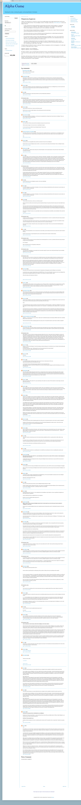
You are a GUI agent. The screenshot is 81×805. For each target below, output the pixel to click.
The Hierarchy (73, 18)
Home (44, 786)
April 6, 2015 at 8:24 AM (26, 176)
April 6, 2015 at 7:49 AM (26, 145)
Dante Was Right (73, 39)
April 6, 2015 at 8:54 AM (26, 182)
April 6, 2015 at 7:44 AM (26, 137)
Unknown (24, 85)
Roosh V (72, 34)
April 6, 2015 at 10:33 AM (27, 295)
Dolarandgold (25, 655)
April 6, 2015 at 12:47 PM (27, 383)
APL (23, 606)
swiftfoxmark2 (25, 148)
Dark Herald (25, 268)
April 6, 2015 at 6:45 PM (26, 546)
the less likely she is (57, 22)
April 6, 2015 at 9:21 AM (26, 196)
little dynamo (25, 566)
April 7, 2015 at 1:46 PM (26, 619)
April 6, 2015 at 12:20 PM (27, 376)
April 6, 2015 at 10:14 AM (27, 279)
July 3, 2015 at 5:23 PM (26, 754)
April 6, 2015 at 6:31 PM (26, 539)
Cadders (24, 386)
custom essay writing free (27, 650)
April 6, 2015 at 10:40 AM (27, 313)
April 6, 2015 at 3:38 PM (26, 487)
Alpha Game (14, 6)
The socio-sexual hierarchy (10, 38)
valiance (24, 359)
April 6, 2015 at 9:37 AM (26, 226)
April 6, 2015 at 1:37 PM (26, 424)
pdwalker (24, 121)
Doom (24, 155)
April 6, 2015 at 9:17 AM (26, 189)
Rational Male (73, 32)
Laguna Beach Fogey (26, 70)
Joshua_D (24, 282)
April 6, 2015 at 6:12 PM (26, 518)
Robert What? (25, 549)
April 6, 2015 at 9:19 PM (26, 581)
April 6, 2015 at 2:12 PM (26, 445)
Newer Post (23, 786)
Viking (24, 185)
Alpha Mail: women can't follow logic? (12, 43)
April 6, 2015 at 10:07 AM (27, 265)
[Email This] (31, 63)
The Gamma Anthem (9, 50)
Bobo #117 (24, 353)
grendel (24, 199)
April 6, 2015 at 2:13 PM (26, 451)
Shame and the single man (10, 45)
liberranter (24, 298)
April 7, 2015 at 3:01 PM (26, 646)
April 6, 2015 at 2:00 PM (26, 432)
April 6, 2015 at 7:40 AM (26, 111)
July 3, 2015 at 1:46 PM (26, 708)
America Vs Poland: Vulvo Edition (76, 45)
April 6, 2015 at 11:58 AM (27, 367)
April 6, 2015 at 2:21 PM (26, 461)
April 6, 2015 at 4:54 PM (26, 508)
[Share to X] (33, 63)
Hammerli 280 (25, 511)
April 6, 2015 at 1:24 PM (26, 415)
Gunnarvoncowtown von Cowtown (28, 131)
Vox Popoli (73, 26)
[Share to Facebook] (35, 63)
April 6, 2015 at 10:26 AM (27, 287)
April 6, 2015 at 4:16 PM (26, 498)
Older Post (64, 786)
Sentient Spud (25, 454)
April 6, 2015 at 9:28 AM (26, 213)
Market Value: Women (74, 21)
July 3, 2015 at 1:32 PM (26, 686)
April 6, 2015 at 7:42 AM (26, 118)
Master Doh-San (25, 114)
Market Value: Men (74, 20)
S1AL (23, 482)
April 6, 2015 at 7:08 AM (26, 89)
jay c (23, 229)
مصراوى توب (25, 660)
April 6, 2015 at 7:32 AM (26, 103)
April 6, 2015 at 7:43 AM (26, 128)
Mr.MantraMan (25, 76)
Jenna (24, 725)
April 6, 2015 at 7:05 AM (26, 82)
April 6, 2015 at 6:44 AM (26, 73)
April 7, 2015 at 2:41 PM (26, 639)
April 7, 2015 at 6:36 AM (26, 603)
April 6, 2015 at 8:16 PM (26, 553)
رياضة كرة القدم (25, 663)
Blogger (53, 797)
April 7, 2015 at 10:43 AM (27, 611)
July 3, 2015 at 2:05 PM (26, 722)
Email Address (7, 30)
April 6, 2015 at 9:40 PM (26, 589)
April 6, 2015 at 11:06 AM (27, 341)
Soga (23, 92)
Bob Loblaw (24, 521)
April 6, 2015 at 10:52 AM (27, 329)
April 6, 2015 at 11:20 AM (27, 356)
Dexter (24, 491)
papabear (24, 473)
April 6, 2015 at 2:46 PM (26, 470)
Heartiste (72, 44)
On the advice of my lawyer (10, 40)
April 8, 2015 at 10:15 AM (27, 664)
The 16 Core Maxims (74, 19)
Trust (23, 435)
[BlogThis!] (32, 63)
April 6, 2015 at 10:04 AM (27, 252)
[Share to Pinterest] (36, 63)
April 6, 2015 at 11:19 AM (27, 350)
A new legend (73, 27)
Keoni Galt (73, 38)
